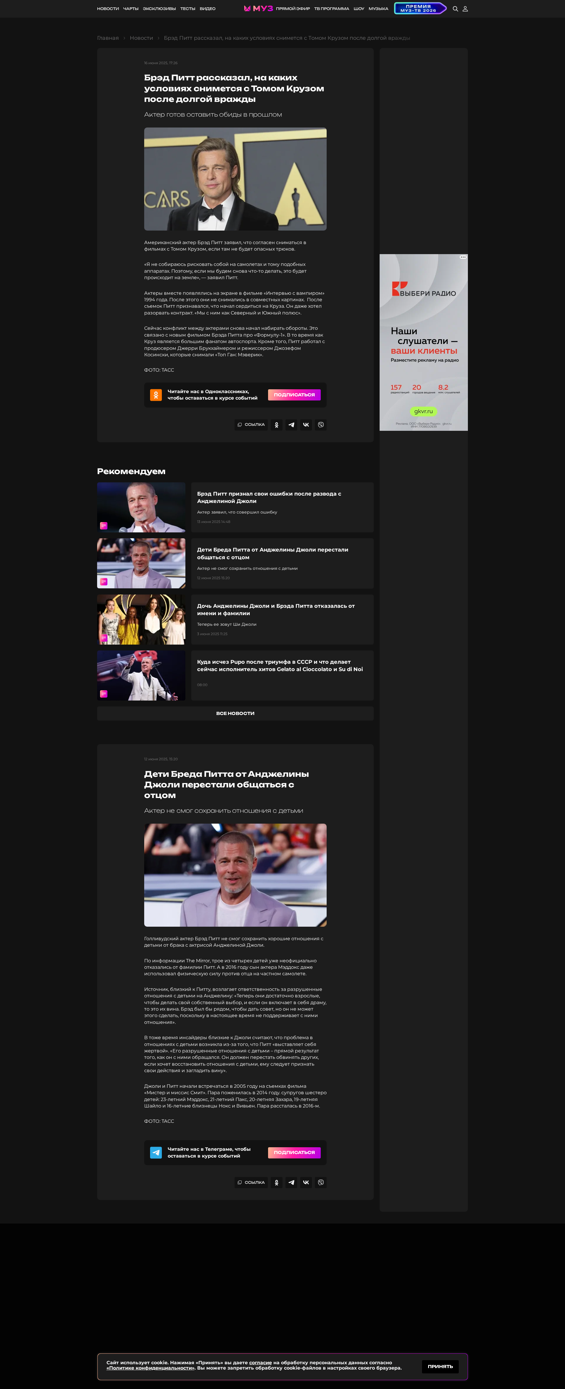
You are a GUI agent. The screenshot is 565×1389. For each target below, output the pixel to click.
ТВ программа (331, 9)
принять (440, 1366)
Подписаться (294, 394)
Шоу (359, 9)
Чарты (131, 9)
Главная (108, 38)
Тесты (187, 9)
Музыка (378, 9)
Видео (207, 9)
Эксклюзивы (159, 9)
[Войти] (465, 8)
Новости (108, 9)
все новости (235, 713)
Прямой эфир (293, 9)
